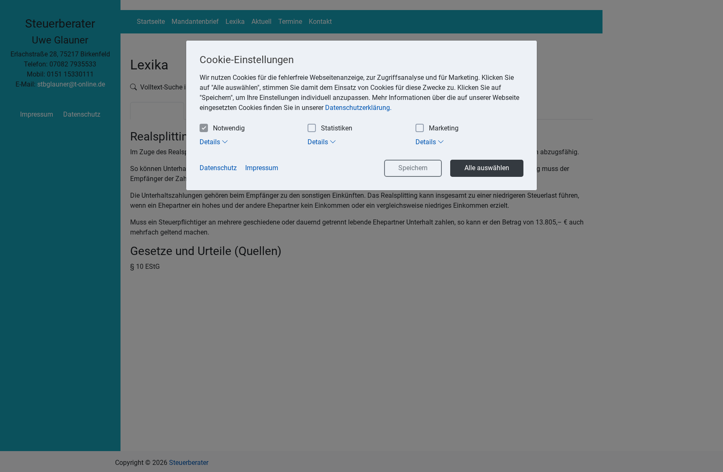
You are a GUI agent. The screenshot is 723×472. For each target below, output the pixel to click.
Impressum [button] (261, 168)
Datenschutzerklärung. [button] (358, 108)
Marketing (444, 128)
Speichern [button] (413, 168)
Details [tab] (211, 142)
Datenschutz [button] (218, 168)
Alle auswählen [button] (486, 168)
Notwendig (229, 128)
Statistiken (336, 128)
